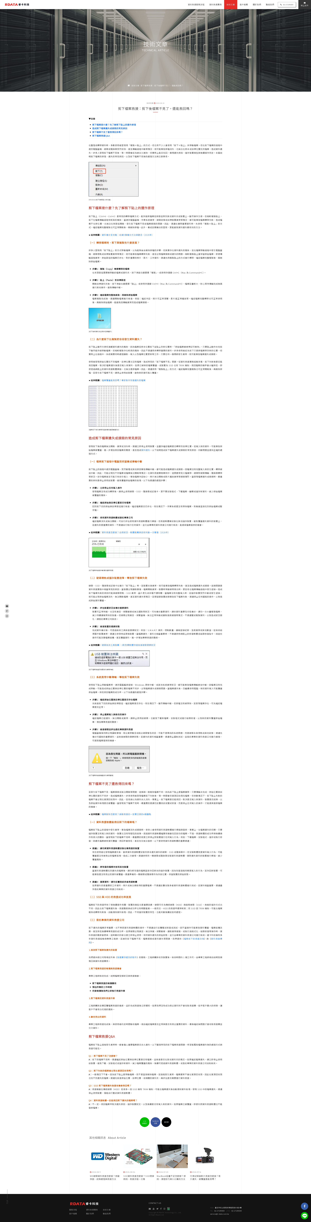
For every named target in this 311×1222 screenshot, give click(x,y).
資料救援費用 (215, 4)
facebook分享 (155, 1122)
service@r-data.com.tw (219, 1214)
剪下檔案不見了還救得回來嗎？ (107, 132)
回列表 (166, 1122)
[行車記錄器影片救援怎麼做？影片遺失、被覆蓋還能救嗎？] (205, 1156)
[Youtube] (154, 1209)
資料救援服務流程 (196, 4)
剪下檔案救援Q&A (101, 135)
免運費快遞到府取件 (127, 957)
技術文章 (231, 4)
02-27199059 (288, 4)
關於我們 (257, 4)
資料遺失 (145, 450)
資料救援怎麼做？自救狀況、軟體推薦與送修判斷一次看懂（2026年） (136, 532)
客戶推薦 (244, 4)
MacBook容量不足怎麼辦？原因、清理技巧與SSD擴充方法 (171, 1177)
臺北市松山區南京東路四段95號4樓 (226, 1207)
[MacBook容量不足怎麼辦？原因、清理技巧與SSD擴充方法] (172, 1156)
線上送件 (305, 5)
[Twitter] (157, 1209)
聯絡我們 (270, 4)
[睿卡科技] (129, 85)
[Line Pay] (168, 1208)
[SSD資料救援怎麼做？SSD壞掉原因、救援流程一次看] (138, 1156)
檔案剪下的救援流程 (194, 938)
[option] (155, 46)
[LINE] (304, 1215)
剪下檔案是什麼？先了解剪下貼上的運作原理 (114, 124)
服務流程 (73, 1209)
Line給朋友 (144, 1122)
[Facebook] (7, 611)
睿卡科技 (17, 4)
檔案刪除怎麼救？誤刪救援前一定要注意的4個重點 (126, 814)
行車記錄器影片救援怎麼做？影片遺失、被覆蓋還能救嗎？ (205, 1177)
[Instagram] (7, 616)
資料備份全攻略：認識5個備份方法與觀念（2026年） (128, 234)
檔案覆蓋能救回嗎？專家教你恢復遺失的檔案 (124, 380)
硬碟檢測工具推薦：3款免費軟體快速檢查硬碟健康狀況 (129, 644)
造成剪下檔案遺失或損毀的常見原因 (109, 128)
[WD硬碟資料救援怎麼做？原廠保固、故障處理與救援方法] (105, 1156)
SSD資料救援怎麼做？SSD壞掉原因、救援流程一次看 (138, 1177)
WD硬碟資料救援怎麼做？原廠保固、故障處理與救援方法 (105, 1177)
